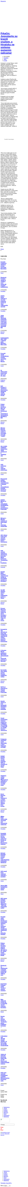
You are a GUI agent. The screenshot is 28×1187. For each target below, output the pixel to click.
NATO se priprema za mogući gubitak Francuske (4, 689)
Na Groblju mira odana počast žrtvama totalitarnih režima (4, 673)
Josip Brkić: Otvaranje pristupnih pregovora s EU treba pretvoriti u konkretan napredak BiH (4, 321)
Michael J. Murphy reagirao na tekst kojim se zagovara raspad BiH (4, 522)
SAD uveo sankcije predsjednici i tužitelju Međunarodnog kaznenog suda (5, 1076)
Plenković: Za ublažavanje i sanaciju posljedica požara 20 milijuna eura (4, 970)
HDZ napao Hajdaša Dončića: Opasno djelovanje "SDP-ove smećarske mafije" (4, 903)
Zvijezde (3, 567)
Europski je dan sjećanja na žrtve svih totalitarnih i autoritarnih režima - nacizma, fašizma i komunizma (4, 635)
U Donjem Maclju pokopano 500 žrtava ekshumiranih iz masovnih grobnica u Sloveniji (4, 656)
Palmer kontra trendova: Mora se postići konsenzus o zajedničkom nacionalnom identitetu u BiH (4, 411)
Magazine (3, 1)
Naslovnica (7, 1107)
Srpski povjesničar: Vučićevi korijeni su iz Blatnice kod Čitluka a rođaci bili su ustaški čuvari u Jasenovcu (4, 724)
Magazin (6, 1112)
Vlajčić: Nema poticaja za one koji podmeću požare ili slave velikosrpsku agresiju (4, 301)
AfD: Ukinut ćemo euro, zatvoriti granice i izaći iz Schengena (4, 539)
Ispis (5, 59)
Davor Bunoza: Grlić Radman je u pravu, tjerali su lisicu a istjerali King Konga (4, 800)
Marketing (6, 1116)
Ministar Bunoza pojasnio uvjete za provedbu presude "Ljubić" (3, 432)
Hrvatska (6, 58)
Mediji (2, 1011)
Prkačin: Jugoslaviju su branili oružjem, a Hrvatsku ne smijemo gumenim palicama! (9, 43)
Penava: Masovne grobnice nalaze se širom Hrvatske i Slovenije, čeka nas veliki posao (3, 614)
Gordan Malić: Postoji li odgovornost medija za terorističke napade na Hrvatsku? (4, 576)
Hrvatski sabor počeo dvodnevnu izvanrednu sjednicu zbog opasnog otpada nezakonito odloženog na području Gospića (4, 925)
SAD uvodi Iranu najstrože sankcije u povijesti (4, 874)
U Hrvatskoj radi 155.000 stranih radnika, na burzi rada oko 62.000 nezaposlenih (4, 1040)
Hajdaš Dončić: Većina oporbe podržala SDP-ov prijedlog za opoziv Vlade (4, 761)
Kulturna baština (3, 380)
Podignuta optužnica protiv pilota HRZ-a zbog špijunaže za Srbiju (4, 743)
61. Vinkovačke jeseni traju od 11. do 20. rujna (4, 373)
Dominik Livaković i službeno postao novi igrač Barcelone (4, 265)
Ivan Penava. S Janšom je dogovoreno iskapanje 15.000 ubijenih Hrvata (4, 390)
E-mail (5, 60)
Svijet (2, 366)
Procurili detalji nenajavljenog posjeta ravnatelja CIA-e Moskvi (5, 357)
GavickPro (9, 1183)
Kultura (5, 1110)
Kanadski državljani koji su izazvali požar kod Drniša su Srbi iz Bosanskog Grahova (4, 839)
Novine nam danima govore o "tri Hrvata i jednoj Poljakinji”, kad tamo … (4, 1022)
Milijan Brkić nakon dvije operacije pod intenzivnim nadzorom (4, 820)
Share (2, 249)
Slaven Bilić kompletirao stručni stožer (4, 887)
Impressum (6, 1115)
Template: (3, 1183)
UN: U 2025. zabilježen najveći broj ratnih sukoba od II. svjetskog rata (4, 451)
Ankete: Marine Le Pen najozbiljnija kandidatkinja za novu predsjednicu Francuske (4, 504)
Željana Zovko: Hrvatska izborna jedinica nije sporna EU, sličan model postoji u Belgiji (4, 949)
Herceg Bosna (2, 332)
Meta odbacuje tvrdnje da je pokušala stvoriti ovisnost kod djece (4, 1003)
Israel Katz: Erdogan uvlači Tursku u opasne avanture (4, 987)
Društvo (6, 1111)
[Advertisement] (14, 16)
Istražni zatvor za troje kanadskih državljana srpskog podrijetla (3, 705)
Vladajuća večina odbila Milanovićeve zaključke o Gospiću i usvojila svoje (4, 780)
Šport (2, 273)
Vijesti (5, 1108)
